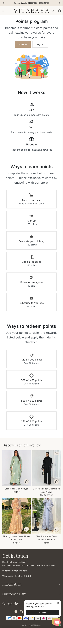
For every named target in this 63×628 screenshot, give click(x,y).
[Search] (53, 10)
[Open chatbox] (57, 622)
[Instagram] (21, 611)
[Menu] (3, 10)
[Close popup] (58, 603)
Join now (23, 44)
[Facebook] (16, 611)
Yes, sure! (42, 612)
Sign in (40, 44)
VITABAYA (36, 625)
